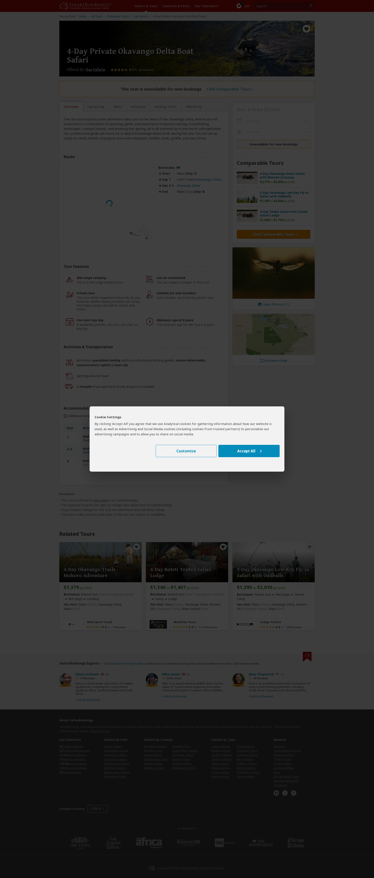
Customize (186, 451)
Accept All (246, 451)
